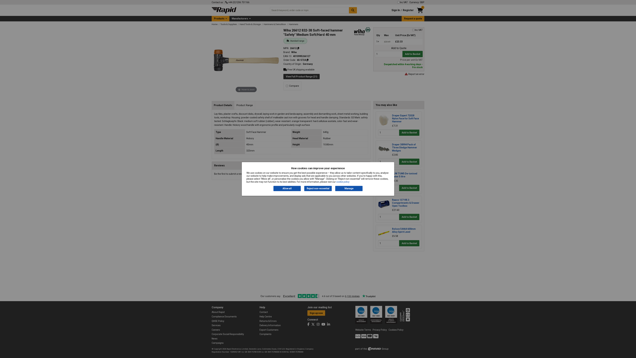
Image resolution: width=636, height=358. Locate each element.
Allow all (287, 188)
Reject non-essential (318, 188)
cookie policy (342, 182)
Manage (348, 188)
